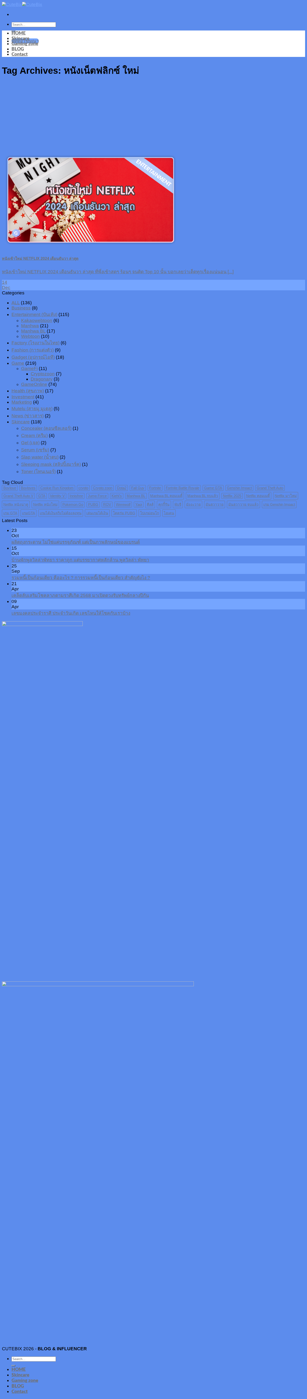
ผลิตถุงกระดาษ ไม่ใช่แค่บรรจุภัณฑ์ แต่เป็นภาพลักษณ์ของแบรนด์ (76, 542)
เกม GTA (10, 513)
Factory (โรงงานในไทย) (35, 342)
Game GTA (213, 488)
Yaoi (138, 504)
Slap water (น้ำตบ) (40, 457)
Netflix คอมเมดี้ (258, 496)
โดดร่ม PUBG (124, 513)
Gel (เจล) (30, 442)
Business (21, 307)
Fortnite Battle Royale (182, 488)
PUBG (93, 504)
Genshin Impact (239, 488)
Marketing (22, 402)
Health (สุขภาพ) (28, 390)
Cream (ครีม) (34, 435)
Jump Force (97, 496)
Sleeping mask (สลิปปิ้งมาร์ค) (51, 464)
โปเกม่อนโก (149, 513)
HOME (19, 33)
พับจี (177, 504)
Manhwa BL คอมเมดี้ (166, 496)
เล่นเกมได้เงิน (97, 513)
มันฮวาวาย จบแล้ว (243, 504)
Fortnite (155, 488)
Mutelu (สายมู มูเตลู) (32, 408)
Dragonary (42, 379)
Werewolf (123, 504)
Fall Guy (137, 488)
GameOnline (34, 384)
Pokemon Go (72, 504)
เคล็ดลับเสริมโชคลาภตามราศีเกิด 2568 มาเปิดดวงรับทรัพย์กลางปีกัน (80, 595)
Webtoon (30, 336)
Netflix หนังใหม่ (45, 504)
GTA (41, 496)
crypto (83, 488)
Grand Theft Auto (270, 488)
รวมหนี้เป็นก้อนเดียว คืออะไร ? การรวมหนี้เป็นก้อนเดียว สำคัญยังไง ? (81, 577)
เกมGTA (28, 513)
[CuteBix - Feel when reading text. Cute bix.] (22, 4)
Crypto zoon (102, 488)
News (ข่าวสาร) (28, 415)
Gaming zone (25, 44)
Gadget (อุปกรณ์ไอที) (33, 357)
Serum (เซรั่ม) (35, 449)
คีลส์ (150, 504)
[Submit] (13, 1365)
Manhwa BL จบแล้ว (202, 496)
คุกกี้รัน (164, 504)
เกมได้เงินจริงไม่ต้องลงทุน (61, 513)
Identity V (57, 496)
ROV (107, 504)
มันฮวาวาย (215, 504)
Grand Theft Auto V (18, 496)
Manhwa (30, 325)
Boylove (9, 488)
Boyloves (28, 488)
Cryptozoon (43, 373)
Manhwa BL (33, 331)
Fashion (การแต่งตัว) (33, 350)
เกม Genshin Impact (279, 504)
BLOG (18, 49)
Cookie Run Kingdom (57, 488)
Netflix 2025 (232, 496)
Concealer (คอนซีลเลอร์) (46, 428)
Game (18, 363)
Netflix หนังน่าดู (15, 504)
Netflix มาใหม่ (286, 496)
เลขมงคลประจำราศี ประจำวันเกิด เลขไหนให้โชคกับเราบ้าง (71, 613)
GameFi (29, 368)
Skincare (20, 38)
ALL (16, 302)
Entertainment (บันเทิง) (34, 314)
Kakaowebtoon (36, 320)
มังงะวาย (193, 504)
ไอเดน (169, 513)
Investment (23, 396)
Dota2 (121, 488)
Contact (20, 54)
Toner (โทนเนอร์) (38, 471)
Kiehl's (117, 496)
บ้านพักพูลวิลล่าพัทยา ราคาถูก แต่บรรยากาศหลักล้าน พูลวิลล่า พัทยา (80, 559)
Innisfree (76, 496)
